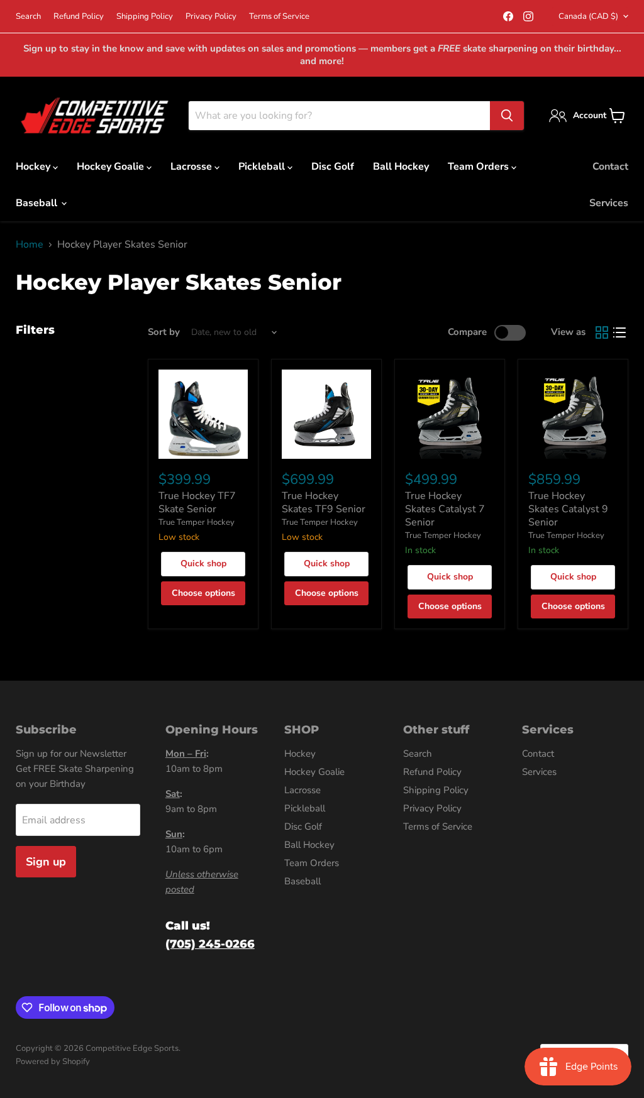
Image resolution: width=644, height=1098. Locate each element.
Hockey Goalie (112, 166)
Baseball (38, 203)
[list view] (619, 332)
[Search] (507, 115)
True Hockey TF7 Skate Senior (197, 502)
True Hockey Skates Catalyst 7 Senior (445, 509)
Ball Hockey (401, 166)
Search (28, 16)
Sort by (164, 332)
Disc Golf (332, 166)
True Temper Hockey (196, 522)
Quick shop (203, 563)
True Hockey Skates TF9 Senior (323, 502)
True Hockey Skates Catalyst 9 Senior (568, 509)
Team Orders (479, 166)
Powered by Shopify (53, 1061)
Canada (588, 16)
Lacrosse (192, 166)
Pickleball (262, 166)
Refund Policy (78, 16)
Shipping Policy (144, 16)
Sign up (46, 861)
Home (29, 244)
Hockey (34, 166)
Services (608, 203)
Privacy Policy (211, 16)
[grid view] (602, 332)
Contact (610, 166)
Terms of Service (279, 16)
